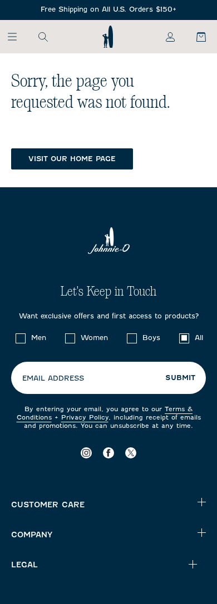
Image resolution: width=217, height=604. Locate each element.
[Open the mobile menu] (17, 37)
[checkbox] (21, 338)
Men (38, 337)
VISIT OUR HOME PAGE (72, 158)
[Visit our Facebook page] (108, 453)
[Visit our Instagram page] (86, 453)
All (199, 337)
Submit (180, 378)
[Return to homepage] (107, 37)
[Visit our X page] (130, 453)
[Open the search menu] (43, 37)
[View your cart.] (195, 37)
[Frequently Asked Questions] (108, 9)
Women (94, 337)
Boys (151, 337)
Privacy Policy (84, 417)
